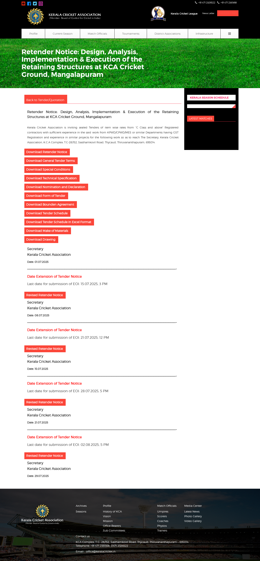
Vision (107, 516)
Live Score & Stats (228, 13)
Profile (33, 33)
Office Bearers (112, 525)
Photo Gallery (193, 516)
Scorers (162, 516)
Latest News (191, 511)
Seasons (81, 511)
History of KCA (112, 511)
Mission (108, 521)
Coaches (162, 521)
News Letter (208, 13)
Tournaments (130, 33)
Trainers (162, 530)
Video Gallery (193, 521)
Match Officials (97, 33)
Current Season (63, 33)
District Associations (167, 33)
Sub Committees (114, 530)
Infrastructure (204, 33)
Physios (162, 525)
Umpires (162, 511)
